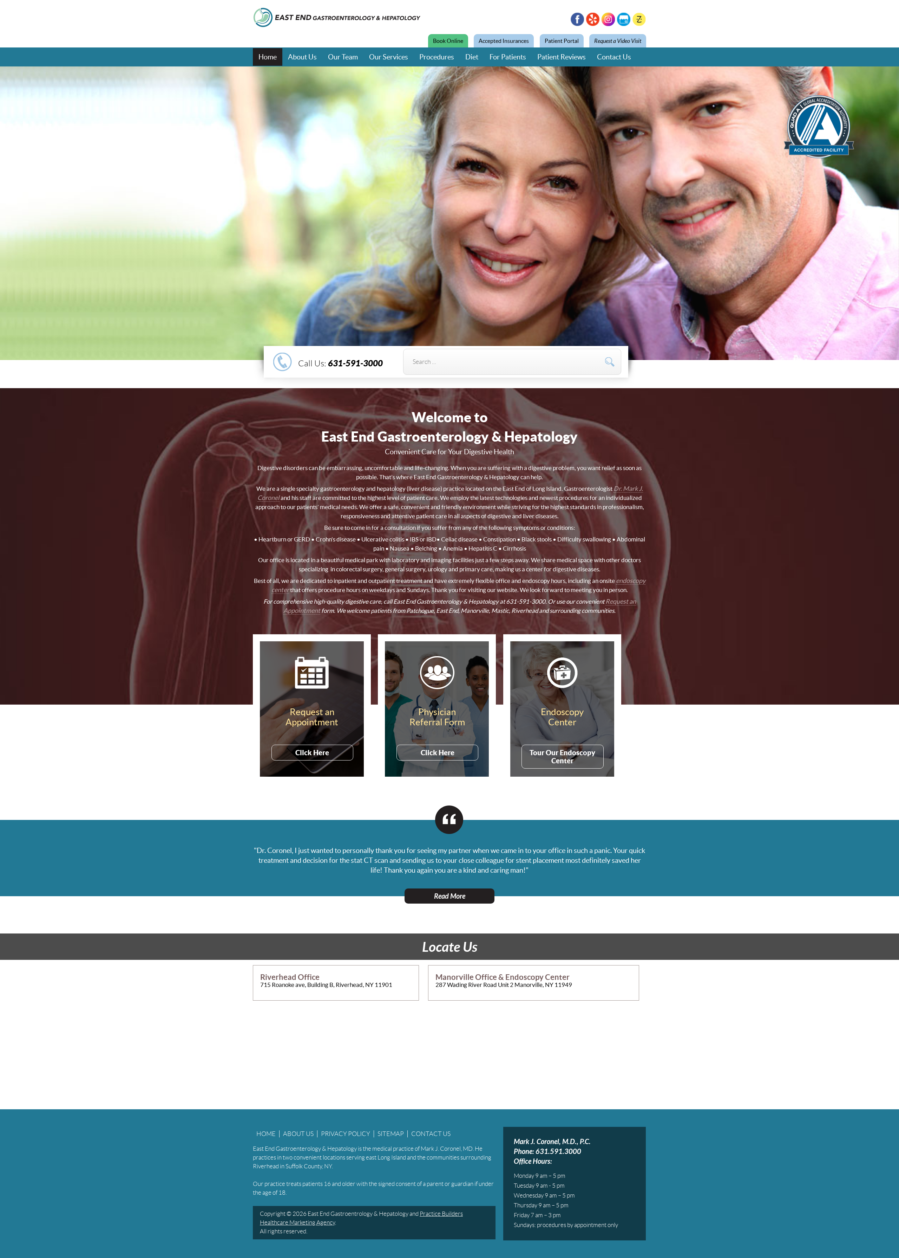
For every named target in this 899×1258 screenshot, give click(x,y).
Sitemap (391, 1133)
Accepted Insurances (504, 41)
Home (267, 57)
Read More (449, 896)
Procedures (436, 57)
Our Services (388, 57)
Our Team (343, 57)
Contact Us (614, 57)
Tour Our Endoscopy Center (562, 757)
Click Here (312, 753)
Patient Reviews (561, 57)
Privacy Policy (345, 1133)
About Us (302, 57)
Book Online (448, 41)
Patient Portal (562, 41)
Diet (471, 57)
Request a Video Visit (617, 41)
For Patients (508, 57)
